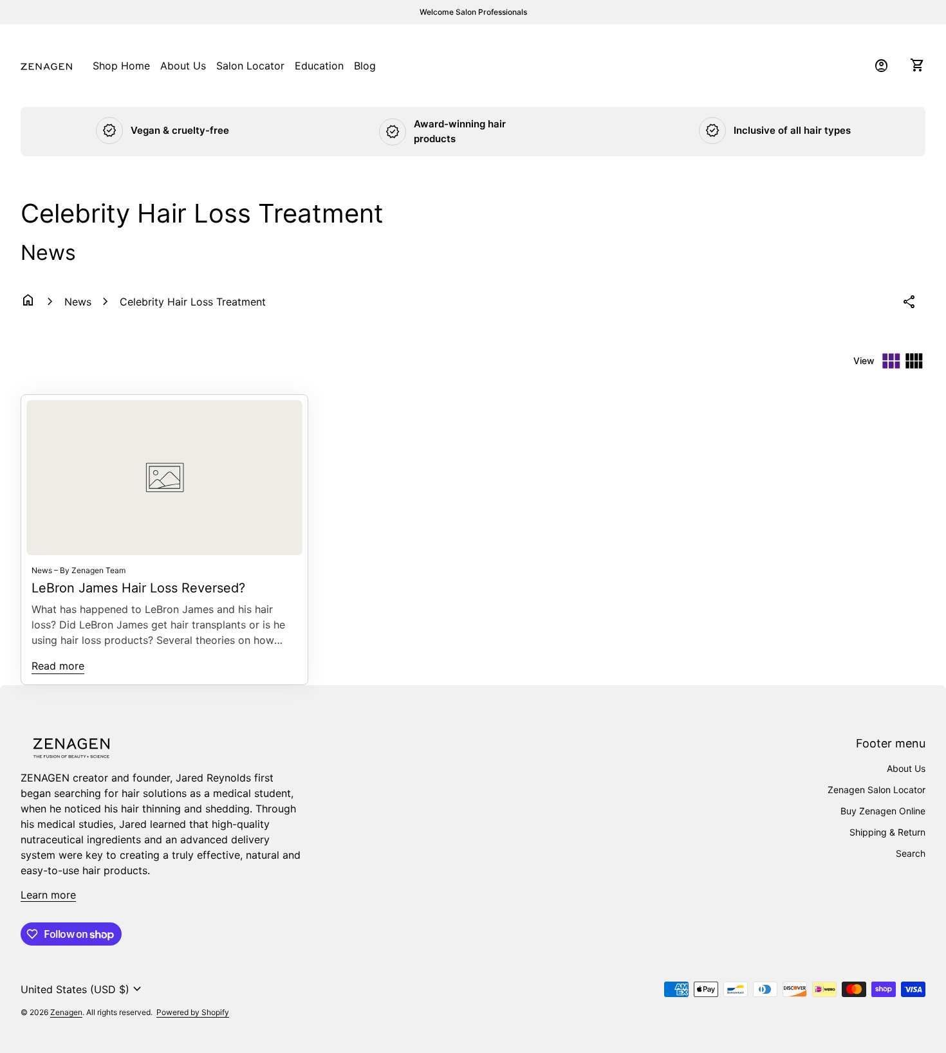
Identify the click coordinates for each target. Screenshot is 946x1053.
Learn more (48, 894)
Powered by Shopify (192, 1012)
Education (319, 65)
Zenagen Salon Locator (876, 789)
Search (910, 853)
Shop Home (121, 65)
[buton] (83, 989)
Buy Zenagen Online (882, 810)
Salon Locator (250, 65)
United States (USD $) (83, 989)
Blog (365, 65)
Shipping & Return (887, 832)
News (77, 301)
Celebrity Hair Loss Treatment (193, 301)
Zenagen (66, 1012)
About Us (183, 65)
